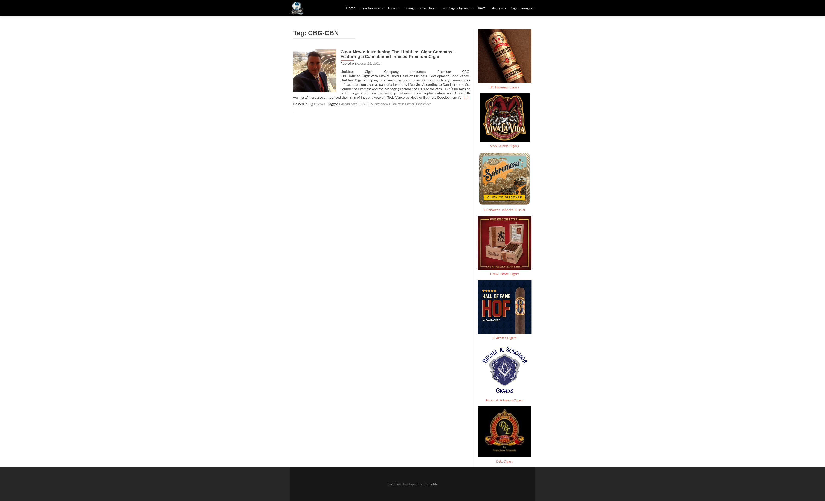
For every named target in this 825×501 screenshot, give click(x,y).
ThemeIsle (430, 484)
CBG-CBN (365, 104)
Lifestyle (496, 8)
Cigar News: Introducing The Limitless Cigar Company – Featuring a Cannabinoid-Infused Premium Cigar (398, 54)
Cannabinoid (348, 104)
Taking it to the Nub (419, 8)
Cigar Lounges (521, 8)
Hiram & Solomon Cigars (504, 400)
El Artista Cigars (504, 338)
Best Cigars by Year (455, 8)
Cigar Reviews (369, 8)
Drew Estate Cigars (504, 274)
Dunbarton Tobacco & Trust (504, 210)
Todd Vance (423, 104)
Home (350, 8)
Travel (481, 8)
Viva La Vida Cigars (504, 146)
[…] (466, 97)
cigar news (382, 104)
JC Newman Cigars (504, 87)
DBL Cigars (504, 461)
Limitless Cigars (402, 104)
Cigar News (316, 104)
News (392, 8)
